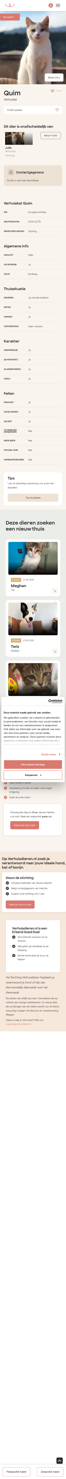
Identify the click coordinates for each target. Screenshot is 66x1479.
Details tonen (48, 754)
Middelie (15, 651)
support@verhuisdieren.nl (18, 1024)
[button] (50, 6)
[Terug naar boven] (59, 1460)
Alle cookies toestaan (33, 764)
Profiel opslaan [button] (14, 110)
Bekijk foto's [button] (54, 77)
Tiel (13, 590)
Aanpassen (31, 775)
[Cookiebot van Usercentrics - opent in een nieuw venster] (48, 701)
